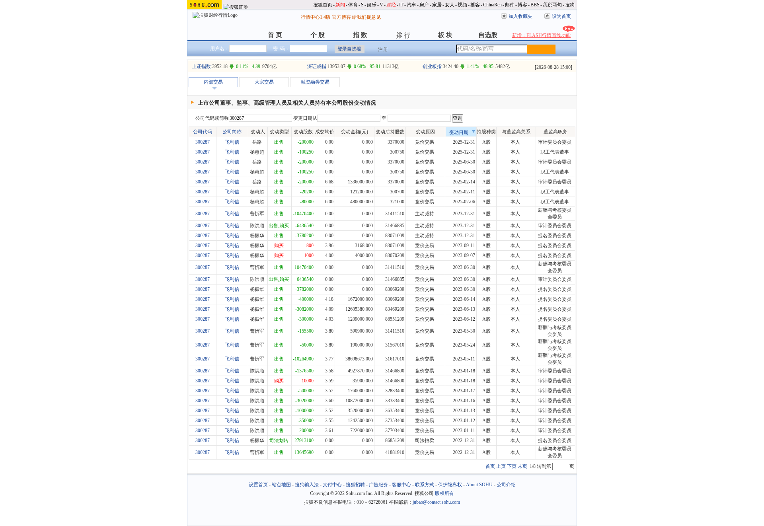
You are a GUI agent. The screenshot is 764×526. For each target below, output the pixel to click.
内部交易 (213, 82)
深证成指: (317, 66)
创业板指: (433, 66)
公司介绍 (506, 484)
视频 (462, 5)
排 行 (403, 34)
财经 (391, 5)
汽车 (411, 5)
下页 (511, 466)
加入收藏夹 (520, 16)
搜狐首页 (322, 5)
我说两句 (552, 5)
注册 (383, 49)
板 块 (445, 34)
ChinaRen (492, 5)
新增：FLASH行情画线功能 (541, 35)
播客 (475, 5)
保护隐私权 (450, 484)
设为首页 (561, 16)
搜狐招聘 (355, 484)
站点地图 (281, 484)
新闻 (340, 5)
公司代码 (202, 131)
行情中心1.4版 (316, 17)
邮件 (510, 5)
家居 (437, 5)
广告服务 (378, 484)
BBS (535, 5)
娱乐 (371, 5)
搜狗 (570, 5)
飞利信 (232, 142)
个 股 (317, 34)
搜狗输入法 (307, 484)
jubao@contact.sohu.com (436, 502)
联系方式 (424, 484)
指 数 (360, 34)
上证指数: (202, 66)
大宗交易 (264, 82)
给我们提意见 (366, 17)
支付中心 (332, 484)
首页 (490, 466)
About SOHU (479, 484)
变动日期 (458, 132)
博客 (522, 5)
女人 (449, 5)
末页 (522, 466)
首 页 (275, 34)
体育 (353, 5)
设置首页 (258, 484)
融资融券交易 (315, 82)
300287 (202, 142)
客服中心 (401, 484)
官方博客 (341, 17)
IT (401, 5)
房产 (424, 5)
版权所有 (444, 493)
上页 (501, 466)
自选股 (487, 34)
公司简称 (232, 131)
